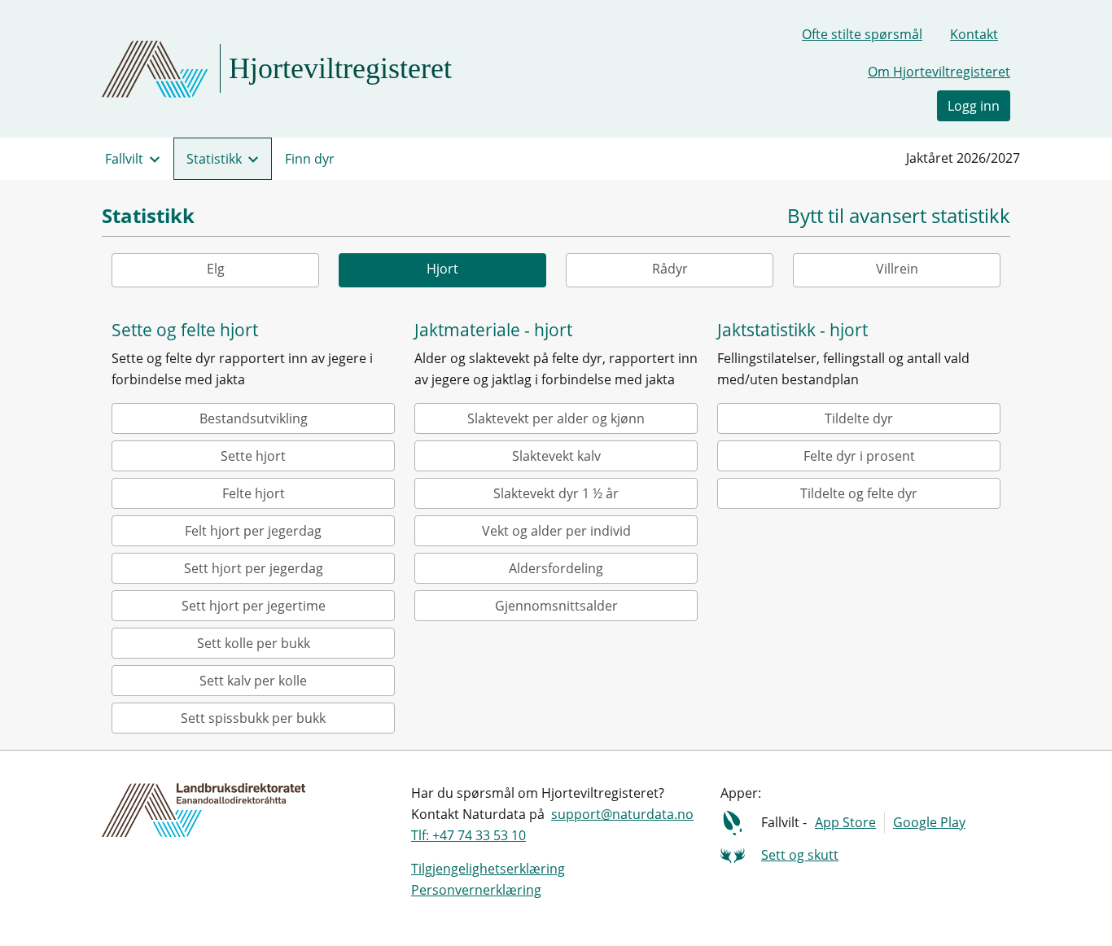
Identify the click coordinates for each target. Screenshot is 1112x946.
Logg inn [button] (974, 106)
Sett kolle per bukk (253, 643)
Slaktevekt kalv (556, 456)
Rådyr (670, 269)
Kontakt (974, 34)
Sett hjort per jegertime (254, 606)
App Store (845, 822)
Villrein (897, 269)
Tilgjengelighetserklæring (488, 869)
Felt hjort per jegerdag (253, 531)
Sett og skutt (799, 855)
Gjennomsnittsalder (556, 606)
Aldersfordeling (556, 568)
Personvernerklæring (476, 890)
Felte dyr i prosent (859, 456)
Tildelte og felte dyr (858, 493)
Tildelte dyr (859, 418)
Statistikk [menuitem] (214, 159)
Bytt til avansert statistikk (898, 216)
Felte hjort (253, 493)
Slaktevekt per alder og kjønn (556, 418)
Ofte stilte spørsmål (862, 34)
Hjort (442, 269)
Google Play (929, 822)
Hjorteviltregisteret (340, 68)
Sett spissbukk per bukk (253, 718)
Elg (216, 269)
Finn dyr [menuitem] (310, 159)
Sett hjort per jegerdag (253, 568)
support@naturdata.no (622, 814)
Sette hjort (253, 456)
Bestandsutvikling (253, 418)
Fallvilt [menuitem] (124, 159)
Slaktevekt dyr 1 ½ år (556, 493)
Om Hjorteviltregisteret (939, 72)
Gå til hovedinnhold (74, 19)
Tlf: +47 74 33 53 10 (468, 835)
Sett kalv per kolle (253, 681)
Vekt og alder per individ (556, 531)
